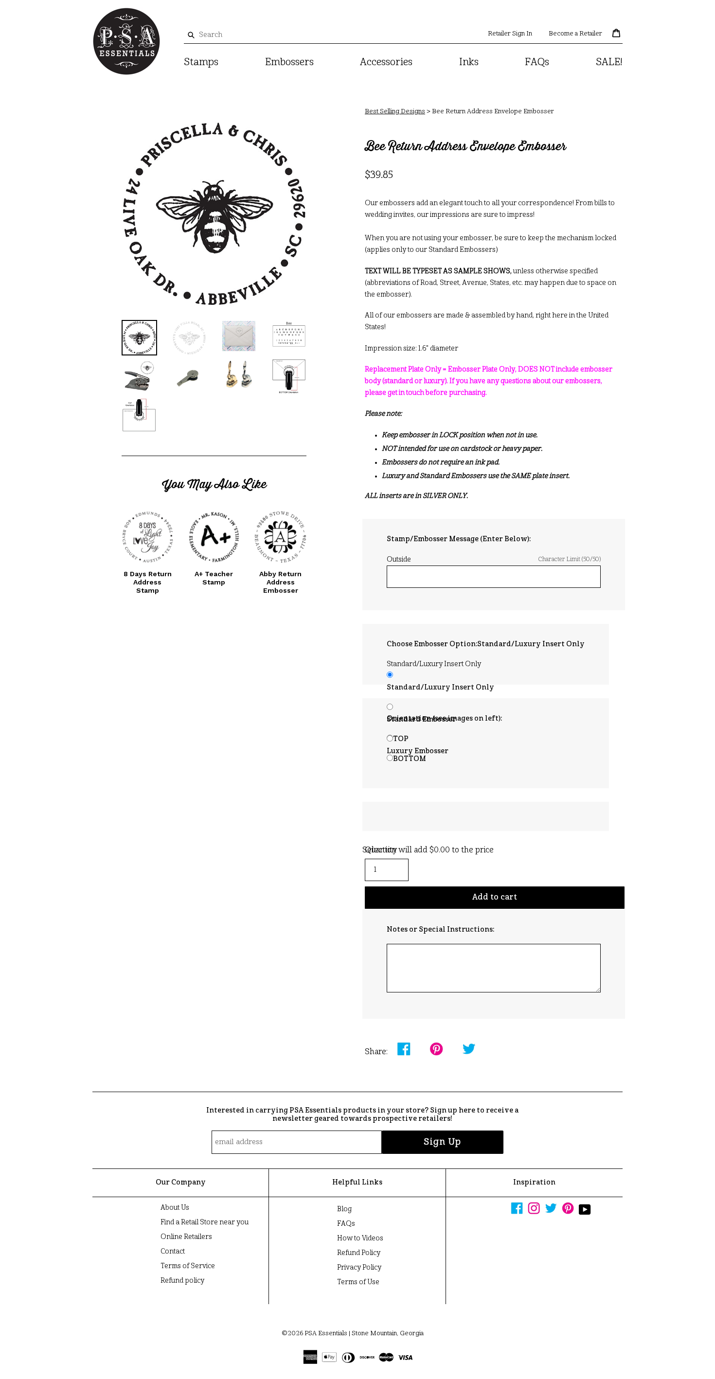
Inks (469, 63)
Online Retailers (186, 1237)
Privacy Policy (359, 1267)
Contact (173, 1251)
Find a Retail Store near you (205, 1222)
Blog (344, 1209)
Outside (494, 559)
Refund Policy (358, 1253)
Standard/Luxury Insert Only (440, 687)
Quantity (381, 850)
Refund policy (182, 1280)
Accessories (386, 63)
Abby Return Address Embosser (280, 582)
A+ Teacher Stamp (214, 578)
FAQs (537, 63)
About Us (175, 1207)
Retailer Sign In (510, 34)
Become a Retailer (575, 34)
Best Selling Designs (395, 111)
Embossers (289, 63)
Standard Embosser (421, 719)
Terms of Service (188, 1266)
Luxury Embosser (417, 751)
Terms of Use (358, 1282)
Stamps (201, 63)
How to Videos (360, 1238)
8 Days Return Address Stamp (148, 582)
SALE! (609, 63)
